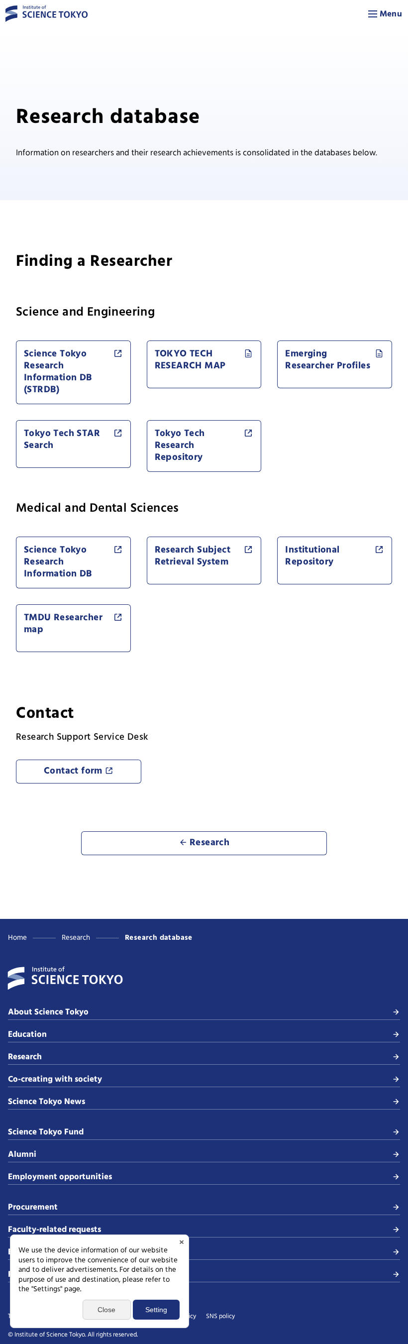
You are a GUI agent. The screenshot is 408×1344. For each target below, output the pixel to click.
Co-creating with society (55, 1079)
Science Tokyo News (46, 1102)
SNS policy (220, 1317)
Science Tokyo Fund (46, 1132)
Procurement (33, 1207)
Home (17, 938)
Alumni (22, 1154)
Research (76, 938)
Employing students (46, 1252)
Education (27, 1034)
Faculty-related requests (54, 1229)
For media (27, 1274)
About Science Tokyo (48, 1012)
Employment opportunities (60, 1177)
